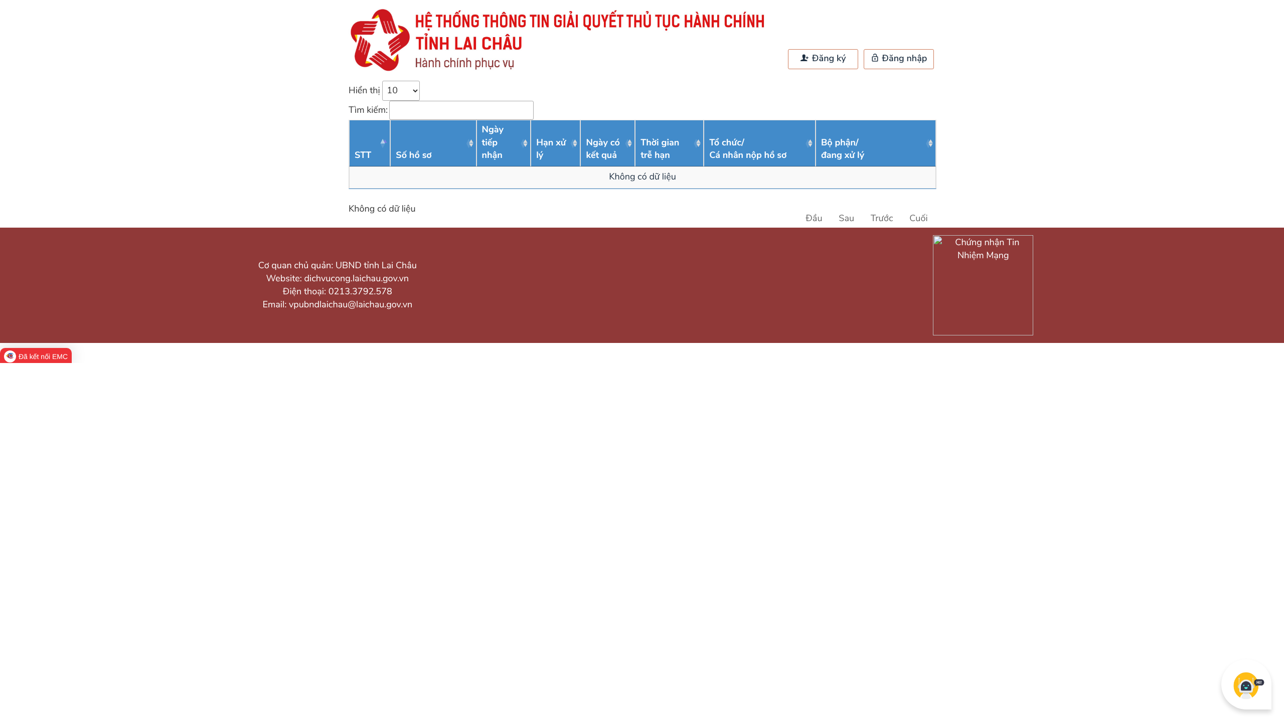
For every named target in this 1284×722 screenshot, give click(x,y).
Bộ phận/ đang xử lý (842, 149)
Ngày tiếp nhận (493, 142)
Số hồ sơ (414, 155)
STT (363, 155)
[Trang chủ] (562, 71)
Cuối (918, 219)
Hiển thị (365, 91)
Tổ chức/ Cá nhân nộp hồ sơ (747, 149)
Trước (882, 219)
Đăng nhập (903, 59)
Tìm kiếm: (368, 110)
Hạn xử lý (551, 149)
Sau (846, 219)
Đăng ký (828, 59)
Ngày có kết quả (603, 149)
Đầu (814, 219)
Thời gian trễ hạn (659, 149)
